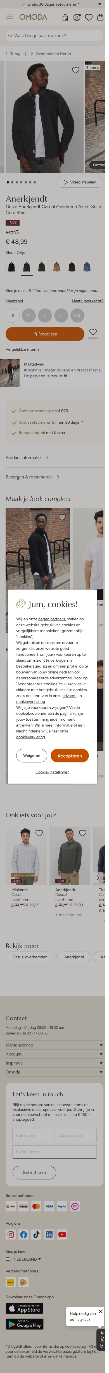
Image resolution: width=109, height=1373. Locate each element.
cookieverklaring (30, 701)
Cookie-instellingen (52, 772)
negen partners (51, 618)
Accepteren (70, 755)
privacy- (69, 695)
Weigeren (31, 755)
